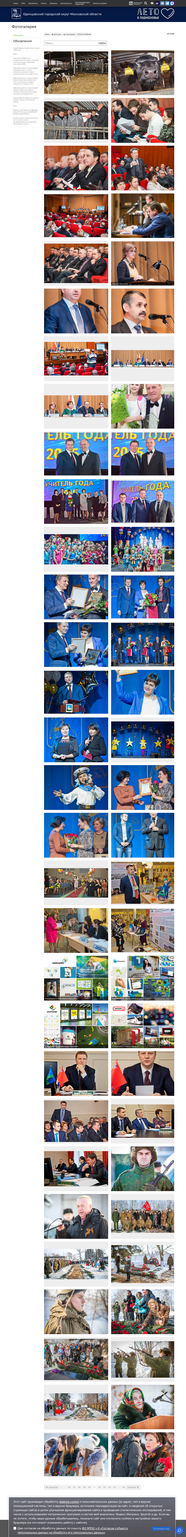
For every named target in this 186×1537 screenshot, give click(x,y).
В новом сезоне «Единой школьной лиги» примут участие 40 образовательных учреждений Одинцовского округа (25, 121)
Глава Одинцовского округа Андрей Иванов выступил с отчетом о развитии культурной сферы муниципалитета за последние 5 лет (25, 71)
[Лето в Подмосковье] (141, 13)
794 (123, 1487)
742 (99, 1487)
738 (79, 1487)
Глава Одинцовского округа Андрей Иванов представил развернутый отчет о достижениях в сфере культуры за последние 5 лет (25, 81)
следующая (132, 1487)
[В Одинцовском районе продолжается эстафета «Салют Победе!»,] (143, 1168)
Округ (15, 3)
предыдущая (53, 1487)
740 (89, 1487)
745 (114, 1487)
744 (109, 1487)
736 (69, 1487)
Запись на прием (100, 3)
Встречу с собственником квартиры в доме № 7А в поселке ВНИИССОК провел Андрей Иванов (25, 112)
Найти (102, 43)
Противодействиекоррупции (82, 3)
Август (15, 54)
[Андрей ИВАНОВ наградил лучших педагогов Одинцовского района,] (143, 406)
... (64, 1487)
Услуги (43, 3)
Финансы (53, 3)
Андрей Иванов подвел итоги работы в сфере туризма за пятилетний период (26, 100)
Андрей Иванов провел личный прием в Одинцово (26, 49)
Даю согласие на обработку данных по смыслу (73, 1530)
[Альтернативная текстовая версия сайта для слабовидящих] (152, 3)
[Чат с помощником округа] (179, 1530)
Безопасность (66, 3)
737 (74, 1487)
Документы (33, 3)
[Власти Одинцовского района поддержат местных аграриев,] (76, 72)
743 (104, 1487)
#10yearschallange (84, 34)
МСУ (23, 3)
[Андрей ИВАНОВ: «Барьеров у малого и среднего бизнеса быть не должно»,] (76, 1073)
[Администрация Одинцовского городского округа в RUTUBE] (157, 3)
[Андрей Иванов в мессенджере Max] (172, 3)
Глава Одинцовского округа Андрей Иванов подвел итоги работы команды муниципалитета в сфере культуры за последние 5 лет (25, 91)
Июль (15, 106)
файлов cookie (69, 1501)
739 (84, 1487)
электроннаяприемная (137, 3)
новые (47, 34)
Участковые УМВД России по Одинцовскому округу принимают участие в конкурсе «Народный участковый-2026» (26, 61)
